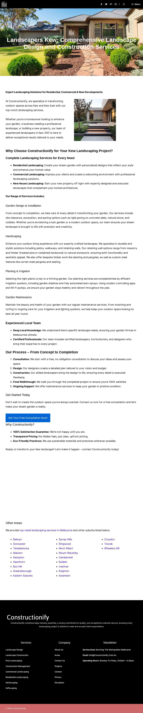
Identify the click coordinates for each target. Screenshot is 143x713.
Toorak (108, 543)
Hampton (18, 557)
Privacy (58, 677)
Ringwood (65, 543)
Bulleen (63, 561)
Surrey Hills (65, 539)
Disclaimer (59, 682)
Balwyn (17, 539)
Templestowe (21, 548)
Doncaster (19, 543)
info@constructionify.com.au (102, 655)
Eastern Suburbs (23, 575)
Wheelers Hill (111, 548)
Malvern (18, 552)
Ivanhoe (63, 566)
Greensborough (22, 571)
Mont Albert (66, 548)
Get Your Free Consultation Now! (27, 417)
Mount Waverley (68, 552)
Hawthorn (19, 561)
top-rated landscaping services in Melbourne (46, 530)
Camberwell (66, 557)
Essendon (64, 575)
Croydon (109, 539)
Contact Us (60, 660)
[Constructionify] (4, 4)
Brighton (64, 571)
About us (59, 649)
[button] (124, 4)
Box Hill (17, 566)
